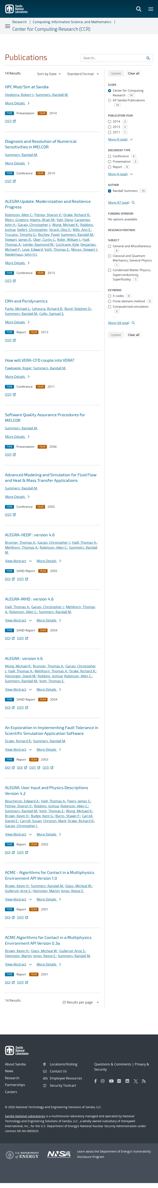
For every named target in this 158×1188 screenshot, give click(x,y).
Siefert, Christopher (32, 229)
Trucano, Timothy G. (20, 234)
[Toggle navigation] (7, 26)
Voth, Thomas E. (57, 249)
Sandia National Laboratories (25, 1116)
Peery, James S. (79, 801)
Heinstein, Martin (46, 891)
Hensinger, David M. (20, 676)
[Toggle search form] (138, 8)
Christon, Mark (54, 821)
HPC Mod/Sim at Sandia (27, 86)
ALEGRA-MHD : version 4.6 (29, 598)
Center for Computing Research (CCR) (51, 29)
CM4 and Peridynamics (26, 300)
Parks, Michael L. (17, 308)
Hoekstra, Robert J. (19, 94)
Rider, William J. (69, 239)
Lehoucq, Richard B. (47, 308)
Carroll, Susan (31, 821)
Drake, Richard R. (76, 215)
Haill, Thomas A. (84, 542)
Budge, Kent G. (42, 816)
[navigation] (49, 74)
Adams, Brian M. (42, 220)
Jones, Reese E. (72, 891)
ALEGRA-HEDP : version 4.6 (30, 534)
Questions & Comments (112, 1064)
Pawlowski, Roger (18, 368)
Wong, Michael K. (65, 224)
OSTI (8, 121)
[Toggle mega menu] (151, 8)
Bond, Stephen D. (77, 308)
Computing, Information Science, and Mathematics (72, 22)
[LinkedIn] (128, 1081)
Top (146, 1183)
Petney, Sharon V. (48, 215)
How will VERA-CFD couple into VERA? (39, 360)
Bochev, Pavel (48, 234)
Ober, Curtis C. (44, 239)
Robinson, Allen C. (19, 215)
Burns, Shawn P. (67, 816)
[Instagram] (104, 1081)
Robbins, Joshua (50, 676)
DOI (7, 579)
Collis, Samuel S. (51, 313)
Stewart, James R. (18, 239)
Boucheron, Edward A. (22, 801)
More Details (15, 103)
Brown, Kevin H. (17, 816)
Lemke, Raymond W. (38, 244)
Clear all (135, 73)
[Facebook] (96, 1081)
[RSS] (145, 1081)
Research (19, 22)
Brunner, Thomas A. (20, 542)
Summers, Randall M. (52, 94)
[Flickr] (120, 1081)
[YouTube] (112, 1081)
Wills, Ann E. (82, 229)
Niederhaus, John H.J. (21, 254)
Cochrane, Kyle (67, 244)
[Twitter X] (137, 1081)
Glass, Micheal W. (78, 886)
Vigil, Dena (65, 220)
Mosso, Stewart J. (84, 249)
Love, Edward (32, 249)
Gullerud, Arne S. (18, 891)
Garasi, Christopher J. (34, 224)
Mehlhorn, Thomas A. (21, 547)
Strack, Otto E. (60, 229)
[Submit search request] (148, 58)
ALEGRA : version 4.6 (24, 658)
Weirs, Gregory (16, 220)
